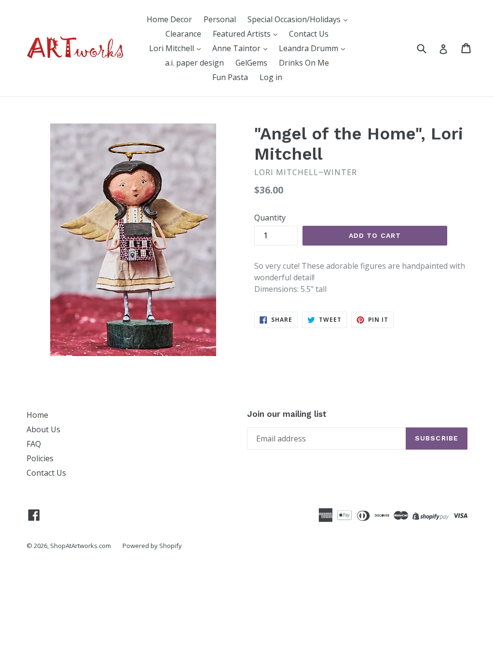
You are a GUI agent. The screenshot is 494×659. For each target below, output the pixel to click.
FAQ (34, 444)
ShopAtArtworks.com (80, 545)
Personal (220, 19)
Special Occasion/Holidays (295, 19)
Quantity (270, 217)
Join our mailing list (287, 414)
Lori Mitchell (172, 48)
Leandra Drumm (309, 48)
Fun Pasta (230, 77)
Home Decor (169, 19)
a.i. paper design (194, 62)
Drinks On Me (304, 62)
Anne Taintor (237, 48)
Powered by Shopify (152, 545)
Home (37, 415)
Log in (271, 77)
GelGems (251, 62)
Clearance (183, 33)
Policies (40, 458)
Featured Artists (243, 33)
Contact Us (309, 33)
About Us (43, 429)
